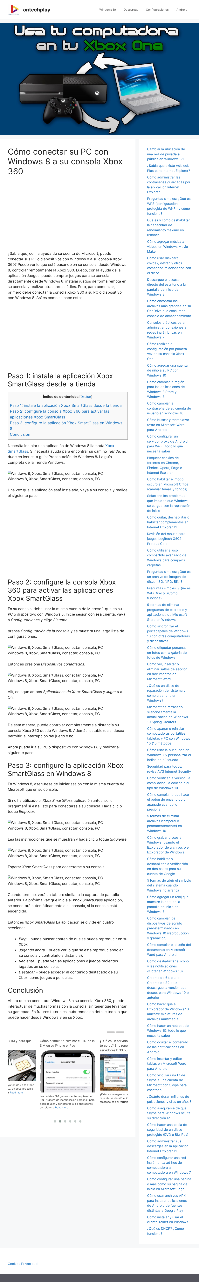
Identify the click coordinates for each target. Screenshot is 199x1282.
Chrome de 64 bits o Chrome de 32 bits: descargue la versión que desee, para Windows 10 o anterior (168, 987)
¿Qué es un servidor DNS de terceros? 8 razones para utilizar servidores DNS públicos (64, 1045)
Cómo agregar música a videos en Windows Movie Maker (167, 246)
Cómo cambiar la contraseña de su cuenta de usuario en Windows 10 (169, 408)
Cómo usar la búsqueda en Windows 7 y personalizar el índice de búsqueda (169, 755)
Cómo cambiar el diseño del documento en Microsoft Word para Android (169, 950)
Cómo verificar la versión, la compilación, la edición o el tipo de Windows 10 (168, 783)
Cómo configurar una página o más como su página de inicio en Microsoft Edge (169, 1184)
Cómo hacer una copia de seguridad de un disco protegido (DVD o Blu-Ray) (167, 1130)
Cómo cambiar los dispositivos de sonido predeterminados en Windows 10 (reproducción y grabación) (168, 928)
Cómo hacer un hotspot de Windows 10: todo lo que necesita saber (168, 1031)
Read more (84, 1101)
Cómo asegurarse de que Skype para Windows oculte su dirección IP (168, 1113)
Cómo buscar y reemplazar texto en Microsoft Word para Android (168, 425)
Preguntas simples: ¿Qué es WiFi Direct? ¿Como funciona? (169, 593)
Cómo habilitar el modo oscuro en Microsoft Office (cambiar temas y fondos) (167, 484)
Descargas (131, 9)
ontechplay (36, 10)
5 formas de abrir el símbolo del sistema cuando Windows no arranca (169, 885)
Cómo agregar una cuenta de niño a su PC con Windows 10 (167, 370)
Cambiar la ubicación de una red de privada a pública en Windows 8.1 (166, 154)
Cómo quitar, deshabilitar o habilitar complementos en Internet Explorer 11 (168, 522)
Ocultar (85, 397)
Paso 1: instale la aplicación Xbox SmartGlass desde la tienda (66, 405)
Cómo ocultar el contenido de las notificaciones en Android (167, 1047)
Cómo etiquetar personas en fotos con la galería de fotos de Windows (167, 652)
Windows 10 (107, 9)
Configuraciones (157, 9)
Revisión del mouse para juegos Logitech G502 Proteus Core (166, 539)
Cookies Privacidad (23, 1264)
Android (181, 9)
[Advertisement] (68, 211)
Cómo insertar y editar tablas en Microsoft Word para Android (166, 1064)
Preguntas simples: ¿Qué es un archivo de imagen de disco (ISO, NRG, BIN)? (169, 577)
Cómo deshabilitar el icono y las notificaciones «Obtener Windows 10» (168, 966)
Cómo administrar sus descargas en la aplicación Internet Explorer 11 (168, 1146)
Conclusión (20, 434)
